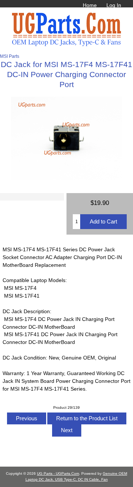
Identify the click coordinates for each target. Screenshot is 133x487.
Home (90, 5)
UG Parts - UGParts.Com (58, 473)
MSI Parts (9, 56)
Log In (113, 5)
